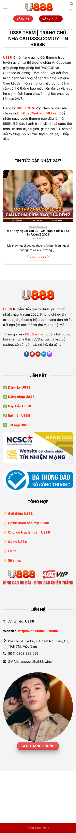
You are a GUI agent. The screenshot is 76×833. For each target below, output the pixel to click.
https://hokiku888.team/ (41, 113)
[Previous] (3, 219)
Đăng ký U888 (19, 387)
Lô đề (12, 551)
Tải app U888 (18, 425)
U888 (7, 57)
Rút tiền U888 (18, 415)
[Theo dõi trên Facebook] (26, 354)
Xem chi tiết (38, 257)
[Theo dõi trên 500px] (43, 354)
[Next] (73, 219)
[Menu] (5, 7)
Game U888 (17, 542)
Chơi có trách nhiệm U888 (29, 532)
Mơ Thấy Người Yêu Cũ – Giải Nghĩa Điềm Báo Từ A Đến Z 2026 (38, 232)
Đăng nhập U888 (21, 397)
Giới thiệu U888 (20, 514)
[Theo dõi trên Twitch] (49, 354)
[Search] (71, 8)
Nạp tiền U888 (19, 406)
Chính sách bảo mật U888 (28, 523)
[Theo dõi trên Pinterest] (32, 354)
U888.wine (34, 334)
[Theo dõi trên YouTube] (38, 354)
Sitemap (14, 560)
